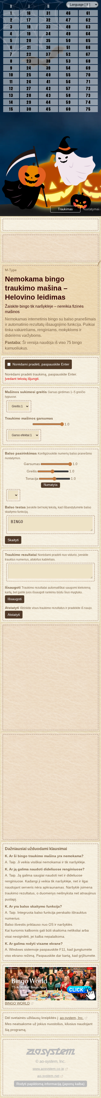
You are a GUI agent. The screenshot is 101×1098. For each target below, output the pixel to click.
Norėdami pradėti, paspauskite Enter (41, 364)
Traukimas (65, 209)
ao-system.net (48, 1076)
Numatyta (50, 485)
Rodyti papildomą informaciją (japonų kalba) (50, 1084)
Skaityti (13, 540)
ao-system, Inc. (72, 1018)
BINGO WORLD (17, 1003)
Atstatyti (14, 615)
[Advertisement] (50, 248)
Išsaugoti (15, 599)
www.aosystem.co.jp (48, 1069)
